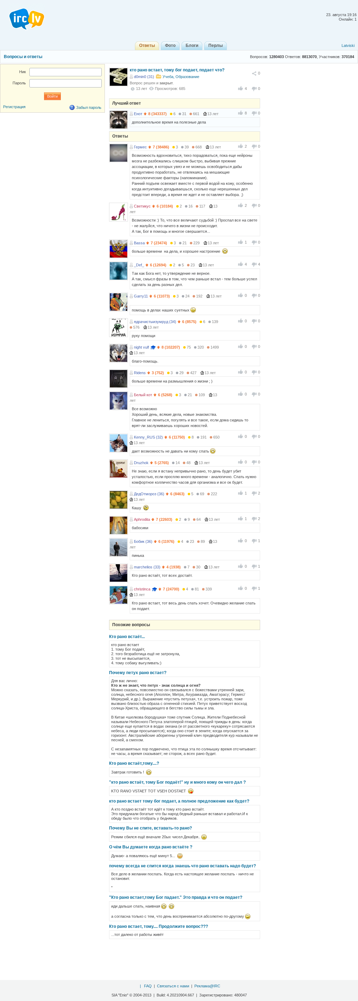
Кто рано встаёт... (127, 636)
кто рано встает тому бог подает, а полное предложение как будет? (179, 801)
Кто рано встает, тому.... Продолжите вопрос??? (158, 926)
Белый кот (143, 395)
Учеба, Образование (181, 77)
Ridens (140, 373)
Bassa (139, 243)
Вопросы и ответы (23, 56)
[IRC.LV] (22, 17)
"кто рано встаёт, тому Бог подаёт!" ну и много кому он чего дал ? (177, 782)
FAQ (148, 986)
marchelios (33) (147, 567)
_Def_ (139, 265)
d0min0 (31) (144, 77)
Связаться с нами (173, 986)
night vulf (141, 347)
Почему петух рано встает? (137, 672)
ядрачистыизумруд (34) (155, 322)
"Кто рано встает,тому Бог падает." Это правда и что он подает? (175, 897)
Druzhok (141, 463)
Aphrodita (142, 519)
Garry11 (141, 296)
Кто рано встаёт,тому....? (134, 763)
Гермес (140, 147)
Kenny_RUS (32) (148, 437)
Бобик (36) (143, 541)
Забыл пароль (88, 107)
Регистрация (14, 107)
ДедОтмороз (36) (149, 494)
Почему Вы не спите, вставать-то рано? (150, 828)
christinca (142, 589)
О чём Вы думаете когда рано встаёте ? (150, 847)
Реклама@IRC (207, 986)
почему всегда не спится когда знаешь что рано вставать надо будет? (182, 865)
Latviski (348, 45)
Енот (138, 114)
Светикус (142, 206)
